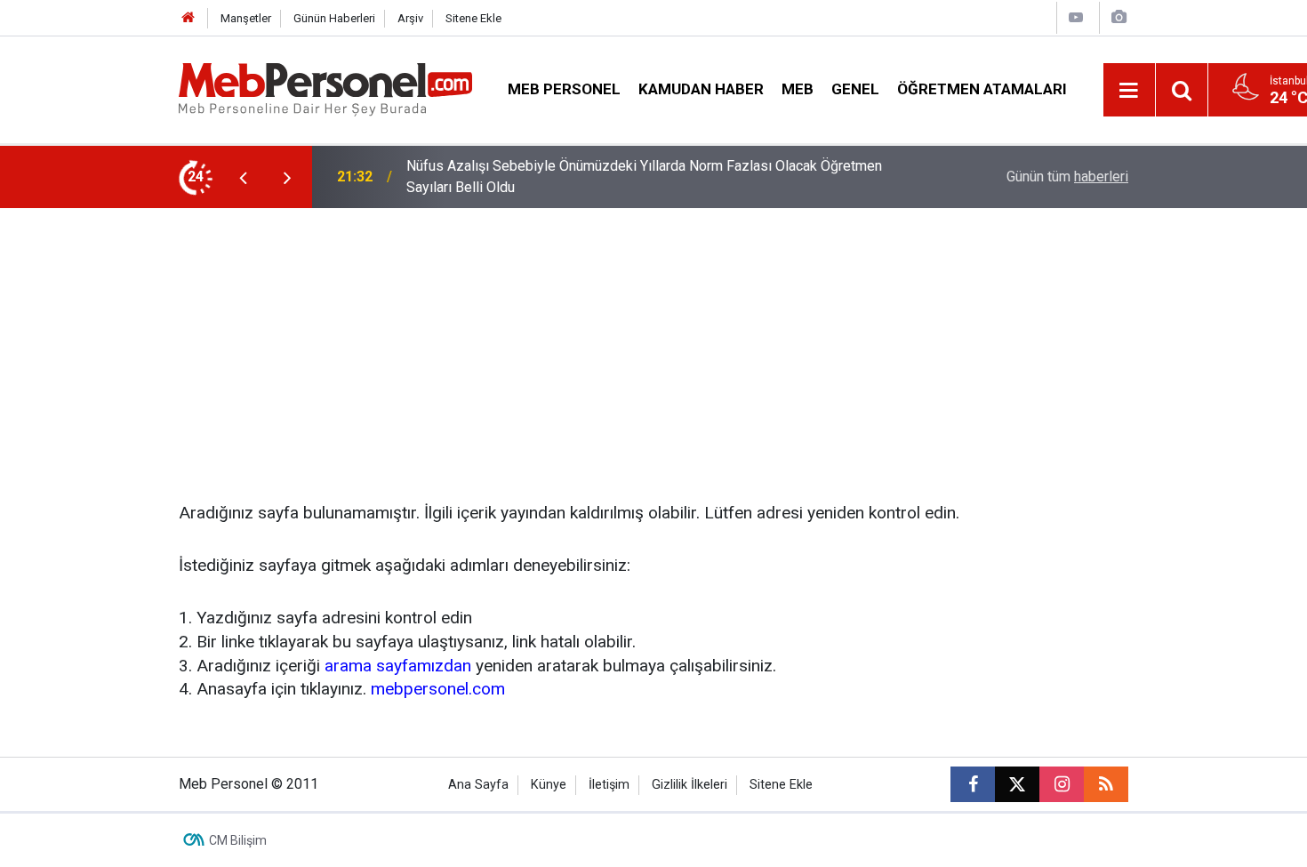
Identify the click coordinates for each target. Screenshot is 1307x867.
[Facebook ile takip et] (972, 784)
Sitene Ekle (473, 18)
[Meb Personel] (325, 88)
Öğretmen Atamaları (982, 89)
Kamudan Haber (701, 89)
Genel (855, 89)
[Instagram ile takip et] (1061, 784)
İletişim (609, 784)
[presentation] (243, 177)
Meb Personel (564, 89)
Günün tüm (1067, 176)
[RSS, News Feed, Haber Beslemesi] (1106, 784)
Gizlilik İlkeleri (689, 784)
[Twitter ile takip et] (1017, 784)
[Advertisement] (653, 341)
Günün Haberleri (334, 18)
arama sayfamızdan (398, 665)
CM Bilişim (238, 840)
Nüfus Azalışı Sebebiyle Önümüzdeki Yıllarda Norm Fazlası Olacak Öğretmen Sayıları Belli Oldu (644, 176)
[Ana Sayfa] (188, 18)
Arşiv (410, 18)
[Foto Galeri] (1118, 17)
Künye (548, 784)
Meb (798, 89)
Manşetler (246, 18)
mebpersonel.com (438, 688)
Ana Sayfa (478, 784)
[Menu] (1129, 91)
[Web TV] (1076, 17)
